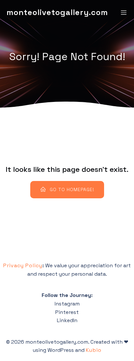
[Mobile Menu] (123, 12)
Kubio (93, 350)
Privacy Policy (22, 265)
